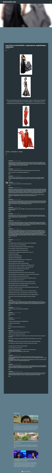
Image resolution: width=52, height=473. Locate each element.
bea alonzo (8, 151)
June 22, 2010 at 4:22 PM (17, 330)
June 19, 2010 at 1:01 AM (17, 213)
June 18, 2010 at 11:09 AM (17, 187)
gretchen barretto (14, 151)
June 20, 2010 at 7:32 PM (17, 307)
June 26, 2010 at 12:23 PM (17, 364)
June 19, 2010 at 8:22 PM (17, 239)
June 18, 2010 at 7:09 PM (17, 207)
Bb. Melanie (10, 182)
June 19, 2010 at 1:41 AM (17, 220)
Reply (9, 166)
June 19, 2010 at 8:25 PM (17, 300)
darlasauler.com (9, 2)
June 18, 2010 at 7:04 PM (17, 199)
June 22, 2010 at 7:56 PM (17, 355)
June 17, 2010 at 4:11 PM (17, 182)
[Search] (17, 2)
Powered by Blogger (26, 471)
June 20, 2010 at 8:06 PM (17, 312)
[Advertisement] (26, 35)
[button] (6, 50)
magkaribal (20, 151)
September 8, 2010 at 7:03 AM (18, 371)
